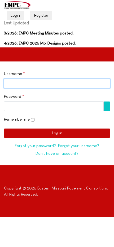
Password (14, 96)
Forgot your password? (35, 145)
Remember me (17, 119)
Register (41, 15)
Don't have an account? (57, 153)
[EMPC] (17, 5)
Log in (57, 133)
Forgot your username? (78, 145)
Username (14, 73)
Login (15, 15)
